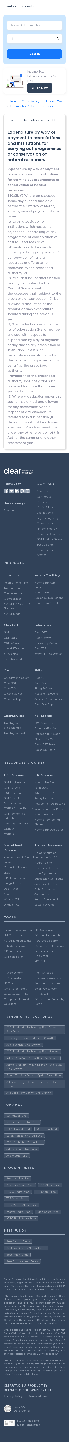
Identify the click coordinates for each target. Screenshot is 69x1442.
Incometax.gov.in (45, 814)
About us (42, 491)
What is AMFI (12, 899)
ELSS (7, 872)
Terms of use (38, 1396)
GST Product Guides (50, 539)
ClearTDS (40, 648)
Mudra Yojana (43, 862)
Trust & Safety (45, 544)
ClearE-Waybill (43, 637)
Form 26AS (41, 787)
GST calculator (13, 956)
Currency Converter (16, 993)
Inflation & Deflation (47, 868)
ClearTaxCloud (13, 693)
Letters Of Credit (45, 904)
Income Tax (41, 592)
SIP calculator (12, 951)
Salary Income (43, 798)
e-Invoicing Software (47, 643)
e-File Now (40, 88)
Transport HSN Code (47, 733)
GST (6, 632)
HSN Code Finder (45, 723)
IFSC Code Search (46, 940)
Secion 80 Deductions (48, 597)
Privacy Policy (13, 1396)
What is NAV (11, 904)
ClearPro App (12, 699)
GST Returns (12, 787)
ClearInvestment (14, 593)
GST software (12, 643)
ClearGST (40, 632)
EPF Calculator (43, 993)
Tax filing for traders (16, 733)
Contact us (44, 496)
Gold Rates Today (15, 988)
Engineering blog (47, 518)
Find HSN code (43, 972)
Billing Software (44, 688)
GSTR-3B (10, 834)
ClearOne (40, 683)
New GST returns (14, 648)
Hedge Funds (12, 883)
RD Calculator (13, 977)
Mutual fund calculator (18, 940)
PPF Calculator (43, 929)
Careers (42, 502)
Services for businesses (49, 699)
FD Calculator (12, 983)
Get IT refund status (47, 983)
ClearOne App (43, 704)
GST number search (47, 935)
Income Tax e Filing (16, 582)
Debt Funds (11, 888)
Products (27, 6)
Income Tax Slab (45, 782)
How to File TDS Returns (49, 803)
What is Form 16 (44, 793)
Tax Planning (12, 587)
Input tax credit (14, 659)
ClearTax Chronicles (49, 534)
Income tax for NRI (46, 603)
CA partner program (17, 677)
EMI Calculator (13, 935)
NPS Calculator (44, 961)
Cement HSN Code (46, 728)
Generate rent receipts (49, 945)
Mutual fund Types (15, 867)
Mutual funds (12, 613)
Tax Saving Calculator (48, 977)
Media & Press (46, 507)
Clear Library (45, 523)
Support (9, 510)
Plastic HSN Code (45, 739)
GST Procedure (13, 793)
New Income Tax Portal (49, 809)
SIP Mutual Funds (14, 877)
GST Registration (15, 782)
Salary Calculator (45, 988)
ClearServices (12, 598)
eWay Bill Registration (48, 653)
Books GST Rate (44, 749)
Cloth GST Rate (44, 744)
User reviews (45, 512)
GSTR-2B (10, 828)
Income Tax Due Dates (49, 829)
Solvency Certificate (47, 884)
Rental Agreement (46, 899)
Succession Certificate (49, 878)
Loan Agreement (45, 873)
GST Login (10, 637)
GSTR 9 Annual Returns (18, 808)
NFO (6, 893)
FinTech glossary (47, 528)
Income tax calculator (18, 929)
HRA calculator (13, 972)
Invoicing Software (46, 693)
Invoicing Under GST (16, 823)
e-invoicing (11, 653)
